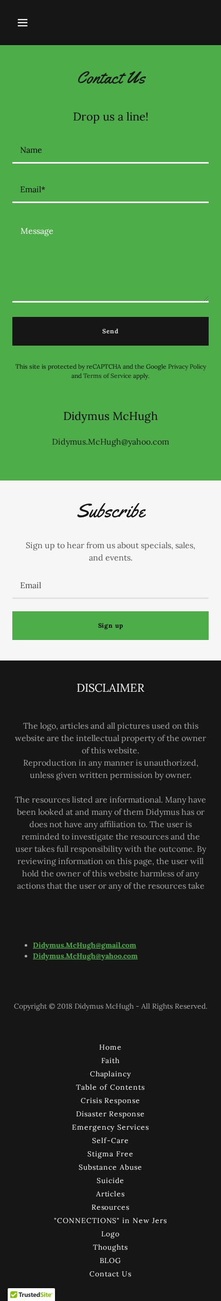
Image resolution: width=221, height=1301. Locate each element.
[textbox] (110, 150)
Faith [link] (110, 1060)
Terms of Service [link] (107, 375)
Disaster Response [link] (110, 1113)
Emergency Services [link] (111, 1127)
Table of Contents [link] (110, 1087)
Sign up (110, 625)
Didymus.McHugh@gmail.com (84, 945)
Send (110, 331)
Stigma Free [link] (110, 1153)
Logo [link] (110, 1233)
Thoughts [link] (110, 1247)
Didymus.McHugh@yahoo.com (85, 955)
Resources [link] (110, 1207)
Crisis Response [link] (111, 1100)
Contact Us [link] (110, 1273)
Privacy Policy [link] (187, 366)
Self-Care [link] (110, 1140)
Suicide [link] (110, 1180)
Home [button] (110, 1047)
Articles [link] (110, 1193)
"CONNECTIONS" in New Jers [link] (111, 1220)
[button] (22, 22)
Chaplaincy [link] (111, 1073)
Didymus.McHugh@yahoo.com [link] (110, 441)
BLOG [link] (111, 1260)
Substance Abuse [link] (110, 1167)
